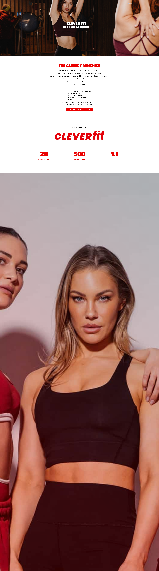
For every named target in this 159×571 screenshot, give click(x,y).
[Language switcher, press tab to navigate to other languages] (130, 3)
